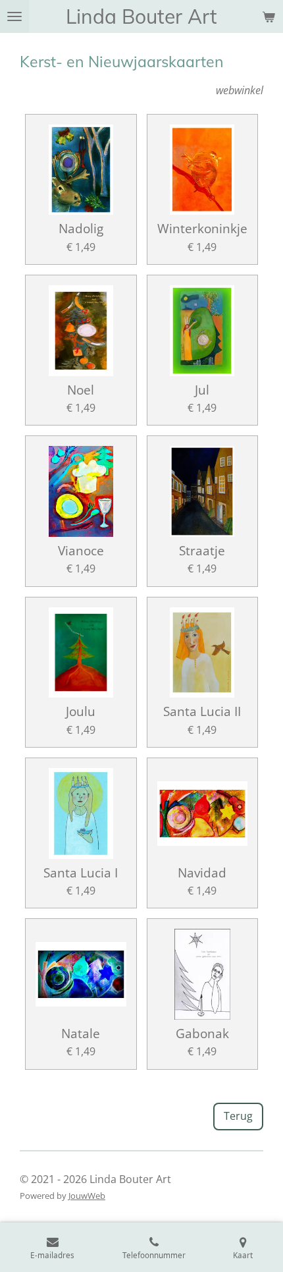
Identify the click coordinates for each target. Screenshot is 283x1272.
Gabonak (202, 1033)
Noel (80, 390)
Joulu (80, 711)
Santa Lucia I (80, 873)
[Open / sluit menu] (14, 16)
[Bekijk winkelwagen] (268, 16)
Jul (202, 390)
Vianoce (81, 550)
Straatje (202, 550)
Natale (80, 1033)
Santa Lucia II (202, 711)
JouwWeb (86, 1196)
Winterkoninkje (202, 228)
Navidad (202, 873)
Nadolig (81, 228)
